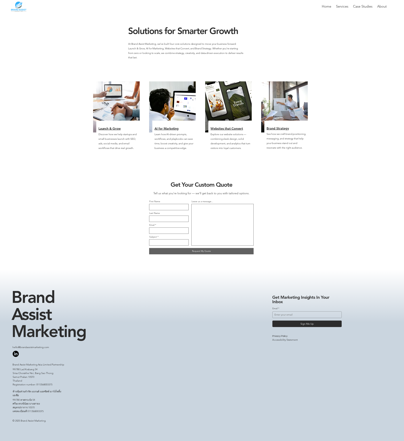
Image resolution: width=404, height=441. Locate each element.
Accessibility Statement (285, 339)
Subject (153, 237)
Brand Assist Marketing (49, 314)
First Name (154, 201)
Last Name (154, 213)
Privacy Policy (280, 336)
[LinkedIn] (16, 354)
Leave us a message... (202, 201)
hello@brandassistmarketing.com (30, 347)
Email (151, 225)
